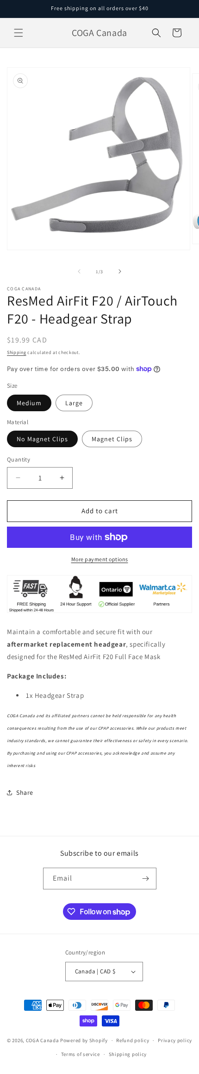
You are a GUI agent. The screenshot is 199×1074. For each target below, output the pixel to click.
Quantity (18, 459)
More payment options (99, 559)
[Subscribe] (146, 878)
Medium (29, 403)
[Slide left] (79, 271)
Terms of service (80, 1054)
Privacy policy (175, 1040)
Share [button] (24, 792)
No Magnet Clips (42, 439)
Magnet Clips (112, 439)
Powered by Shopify (84, 1040)
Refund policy (132, 1040)
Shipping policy (128, 1054)
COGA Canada (42, 1040)
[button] (18, 33)
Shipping (16, 352)
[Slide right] (120, 271)
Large (74, 403)
